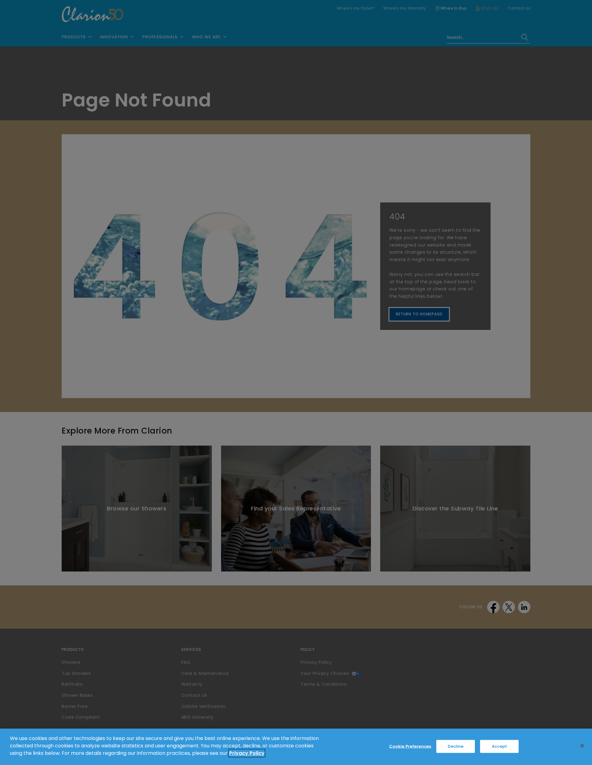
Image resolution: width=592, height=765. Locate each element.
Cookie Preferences (410, 746)
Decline (456, 746)
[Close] (582, 746)
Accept (499, 746)
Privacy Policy (247, 753)
